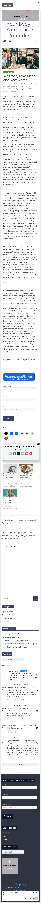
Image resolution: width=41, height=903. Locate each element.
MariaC (20, 83)
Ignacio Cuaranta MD (15, 741)
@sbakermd (26, 708)
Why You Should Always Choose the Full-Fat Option (19, 644)
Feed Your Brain (7, 615)
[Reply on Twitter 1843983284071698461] (8, 757)
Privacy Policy (6, 836)
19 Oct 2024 (32, 687)
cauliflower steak (8, 86)
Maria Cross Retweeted (21, 685)
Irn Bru (24, 86)
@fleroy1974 (23, 687)
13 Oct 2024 (11, 711)
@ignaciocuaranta (29, 741)
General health (8, 72)
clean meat (17, 86)
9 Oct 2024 (11, 743)
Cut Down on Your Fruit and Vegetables (15, 640)
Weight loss (6, 621)
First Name (7, 396)
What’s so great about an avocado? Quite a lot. (19, 521)
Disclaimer (5, 832)
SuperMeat (19, 89)
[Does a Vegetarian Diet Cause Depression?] (10, 493)
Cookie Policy (7, 894)
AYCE (19, 360)
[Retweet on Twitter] (12, 684)
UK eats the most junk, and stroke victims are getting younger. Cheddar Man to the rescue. (19, 535)
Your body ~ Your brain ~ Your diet (20, 29)
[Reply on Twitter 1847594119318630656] (8, 699)
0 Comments (29, 83)
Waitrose (26, 89)
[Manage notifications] (36, 898)
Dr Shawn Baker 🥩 (14, 708)
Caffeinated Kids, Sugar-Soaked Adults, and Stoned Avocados (9, 477)
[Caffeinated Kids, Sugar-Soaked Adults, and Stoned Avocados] (10, 468)
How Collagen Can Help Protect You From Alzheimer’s (20, 634)
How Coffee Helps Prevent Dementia (14, 647)
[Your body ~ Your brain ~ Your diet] (5, 41)
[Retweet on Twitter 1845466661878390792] (12, 732)
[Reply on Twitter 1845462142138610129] (8, 718)
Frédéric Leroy (13, 687)
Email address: (8, 407)
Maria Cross (12, 725)
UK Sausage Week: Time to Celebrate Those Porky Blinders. (25, 477)
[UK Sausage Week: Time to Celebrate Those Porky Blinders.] (26, 468)
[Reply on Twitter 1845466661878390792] (8, 732)
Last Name (7, 386)
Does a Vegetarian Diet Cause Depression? (9, 500)
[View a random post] (36, 41)
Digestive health (7, 612)
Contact (4, 840)
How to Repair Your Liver (10, 637)
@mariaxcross (22, 725)
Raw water (12, 89)
